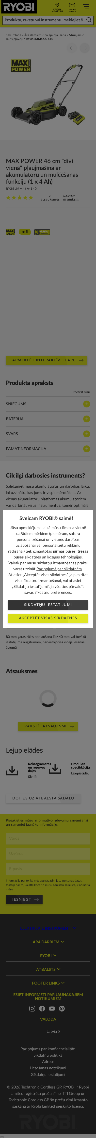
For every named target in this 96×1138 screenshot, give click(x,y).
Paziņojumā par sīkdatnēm (59, 569)
